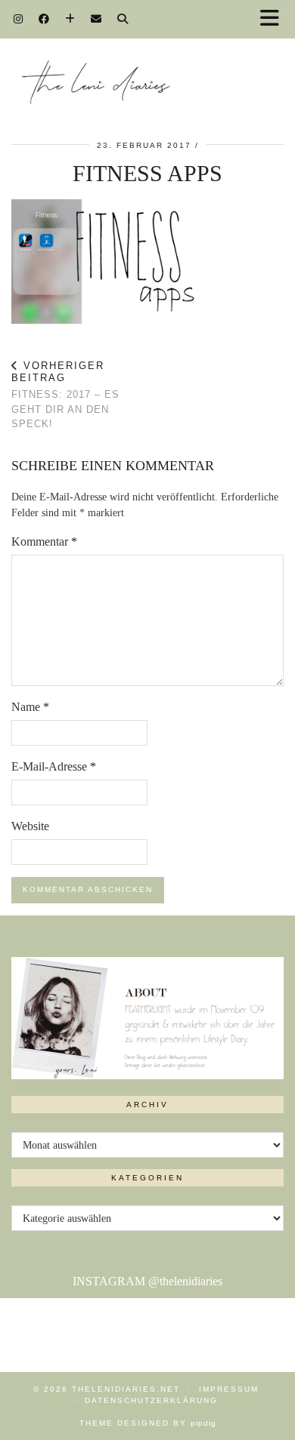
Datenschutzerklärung (151, 1400)
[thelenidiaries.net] (147, 70)
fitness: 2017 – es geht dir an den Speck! (65, 394)
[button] (274, 19)
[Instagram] (18, 19)
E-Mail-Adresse (53, 766)
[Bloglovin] (70, 19)
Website (30, 826)
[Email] (96, 19)
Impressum (229, 1389)
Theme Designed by (147, 1423)
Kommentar (44, 541)
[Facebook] (44, 19)
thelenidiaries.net (126, 1389)
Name (30, 706)
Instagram (147, 1281)
